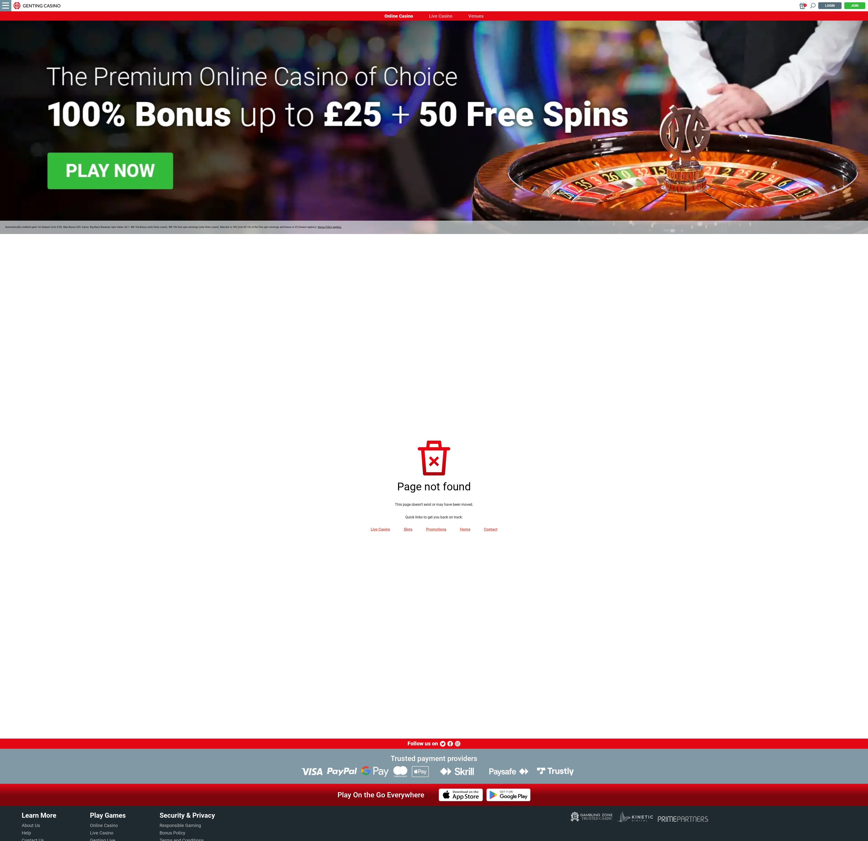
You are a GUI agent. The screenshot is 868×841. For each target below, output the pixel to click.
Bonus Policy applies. (330, 227)
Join (855, 6)
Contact (491, 529)
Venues (476, 16)
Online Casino (398, 16)
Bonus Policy (172, 833)
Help (26, 833)
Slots (408, 529)
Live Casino (440, 16)
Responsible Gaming (180, 825)
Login (830, 6)
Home (465, 529)
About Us (31, 825)
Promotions (436, 529)
